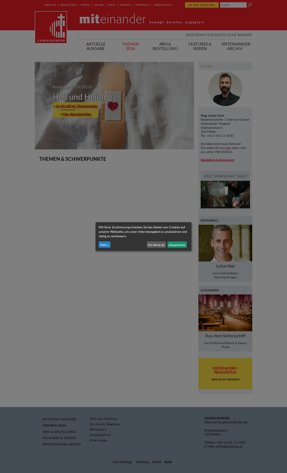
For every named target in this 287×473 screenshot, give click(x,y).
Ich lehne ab (156, 244)
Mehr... (104, 244)
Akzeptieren (177, 244)
